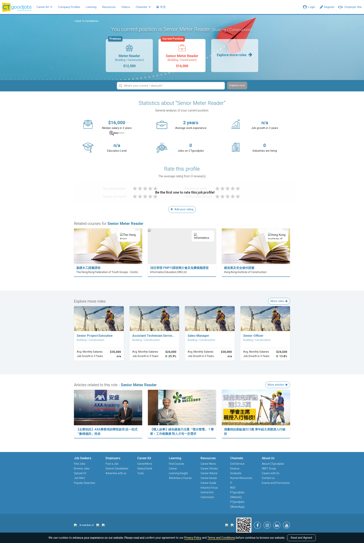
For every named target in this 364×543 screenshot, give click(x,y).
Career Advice (209, 473)
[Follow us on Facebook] (257, 525)
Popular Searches (84, 482)
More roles (277, 301)
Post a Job (112, 463)
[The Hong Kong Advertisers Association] (97, 525)
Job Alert (79, 477)
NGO (232, 487)
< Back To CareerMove (86, 21)
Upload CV (80, 473)
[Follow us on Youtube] (286, 525)
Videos (125, 7)
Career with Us (270, 473)
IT (231, 482)
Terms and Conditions (221, 537)
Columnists (207, 497)
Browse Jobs (81, 468)
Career (173, 468)
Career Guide (208, 482)
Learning (91, 7)
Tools (140, 473)
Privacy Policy (192, 537)
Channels (142, 7)
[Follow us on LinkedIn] (276, 525)
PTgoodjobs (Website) (237, 495)
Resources (109, 7)
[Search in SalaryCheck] (116, 133)
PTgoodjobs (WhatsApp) (237, 504)
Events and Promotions (276, 482)
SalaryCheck (144, 468)
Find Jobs (79, 463)
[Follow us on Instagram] (267, 525)
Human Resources (241, 477)
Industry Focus (209, 487)
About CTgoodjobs (273, 463)
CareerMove (144, 463)
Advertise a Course (180, 477)
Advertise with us (116, 473)
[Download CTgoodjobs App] (243, 524)
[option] (129, 55)
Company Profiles (69, 7)
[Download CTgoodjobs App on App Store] (226, 524)
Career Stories (209, 468)
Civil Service (237, 463)
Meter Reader (127, 53)
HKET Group (269, 468)
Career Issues (209, 477)
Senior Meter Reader (180, 53)
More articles (276, 384)
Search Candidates (117, 468)
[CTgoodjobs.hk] (75, 525)
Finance (234, 468)
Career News (208, 463)
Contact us (268, 477)
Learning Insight (178, 473)
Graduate (235, 473)
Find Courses (176, 463)
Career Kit (43, 7)
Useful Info (207, 492)
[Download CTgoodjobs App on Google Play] (232, 524)
